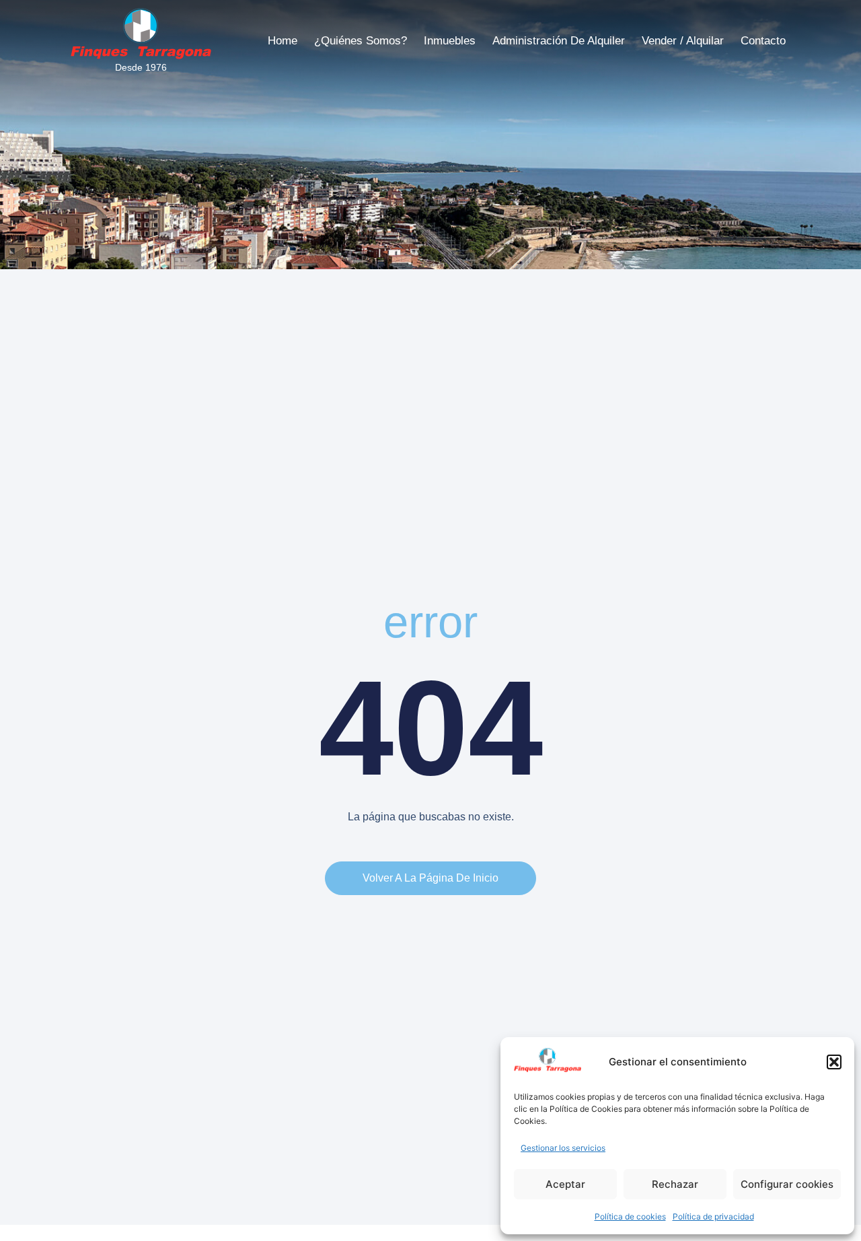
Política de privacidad (713, 1216)
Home (282, 40)
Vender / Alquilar (683, 40)
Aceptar (565, 1184)
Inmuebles (450, 40)
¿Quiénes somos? (360, 40)
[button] (834, 1062)
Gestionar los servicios (563, 1148)
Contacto (763, 40)
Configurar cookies (787, 1184)
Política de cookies (630, 1216)
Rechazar (675, 1184)
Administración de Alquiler (558, 40)
